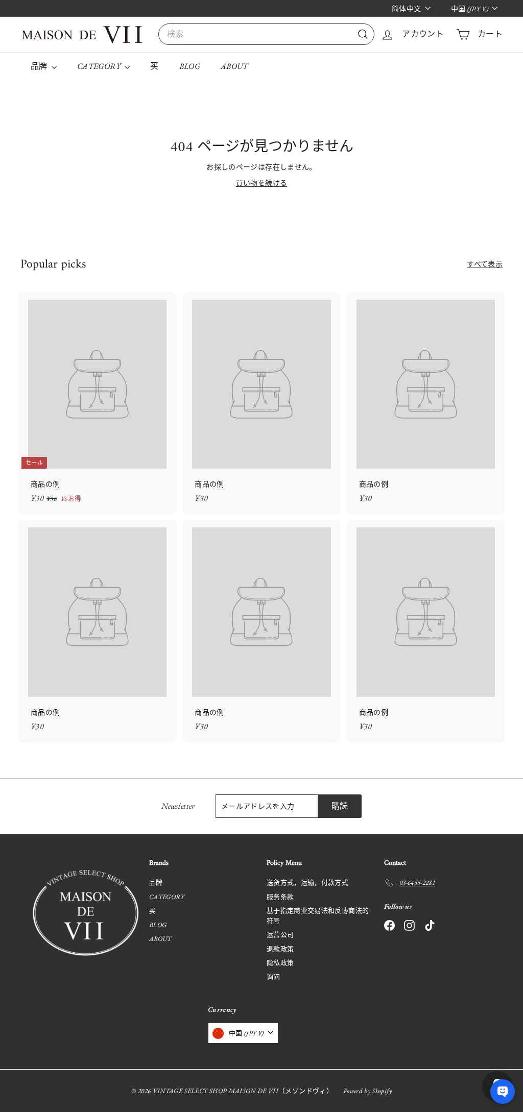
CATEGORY (99, 66)
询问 (273, 977)
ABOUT (234, 66)
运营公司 (280, 934)
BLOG (189, 66)
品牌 (40, 66)
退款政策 (280, 949)
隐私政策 (280, 962)
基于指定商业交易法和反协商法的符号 (318, 915)
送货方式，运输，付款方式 (307, 882)
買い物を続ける (261, 182)
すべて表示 (485, 264)
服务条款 (280, 896)
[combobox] (266, 34)
